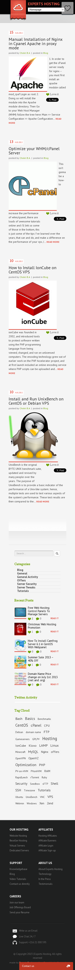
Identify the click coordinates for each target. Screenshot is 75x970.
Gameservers (22, 739)
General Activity (27, 577)
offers (55, 752)
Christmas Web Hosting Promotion (42, 626)
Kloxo (33, 745)
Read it (55, 618)
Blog (45, 52)
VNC (42, 797)
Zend (50, 803)
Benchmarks (44, 719)
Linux (54, 745)
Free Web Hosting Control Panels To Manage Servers (39, 611)
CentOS (21, 725)
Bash (18, 718)
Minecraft (20, 752)
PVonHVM (36, 771)
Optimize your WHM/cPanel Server (34, 151)
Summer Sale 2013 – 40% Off (40, 659)
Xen (41, 803)
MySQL (33, 751)
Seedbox (35, 784)
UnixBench (31, 797)
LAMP (43, 745)
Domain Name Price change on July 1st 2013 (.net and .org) (43, 677)
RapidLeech (21, 777)
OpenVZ (33, 758)
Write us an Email (28, 930)
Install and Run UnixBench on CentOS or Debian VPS (36, 401)
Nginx (44, 752)
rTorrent (34, 777)
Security (21, 783)
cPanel (36, 725)
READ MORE (53, 241)
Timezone (29, 790)
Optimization (25, 764)
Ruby (44, 777)
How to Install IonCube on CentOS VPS (32, 270)
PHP (42, 765)
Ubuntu (19, 797)
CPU (47, 725)
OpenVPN (20, 758)
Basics (30, 718)
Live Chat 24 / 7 (27, 936)
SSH (18, 790)
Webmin (19, 803)
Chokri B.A (25, 52)
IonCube (20, 745)
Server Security (27, 584)
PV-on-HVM (21, 771)
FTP (46, 732)
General (22, 573)
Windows (32, 803)
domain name (33, 732)
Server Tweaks (26, 587)
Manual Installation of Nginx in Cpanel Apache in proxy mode (35, 43)
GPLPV (36, 739)
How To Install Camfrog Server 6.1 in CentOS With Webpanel (43, 644)
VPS (50, 796)
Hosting (49, 738)
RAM (47, 771)
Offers (21, 580)
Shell (54, 783)
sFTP (45, 784)
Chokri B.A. (25, 158)
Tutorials (23, 591)
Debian (19, 732)
